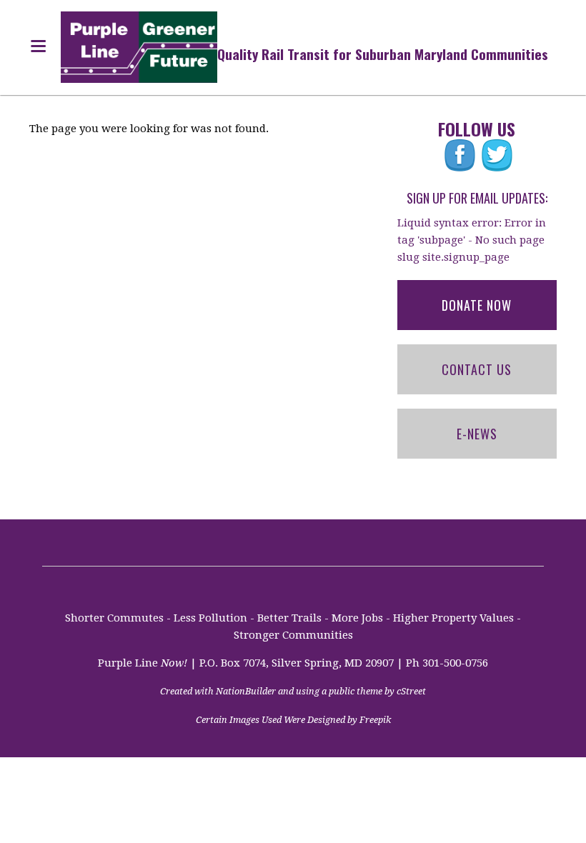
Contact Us (477, 369)
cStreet (411, 691)
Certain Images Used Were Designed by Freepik (293, 719)
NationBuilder (246, 691)
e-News (477, 433)
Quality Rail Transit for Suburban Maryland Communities (382, 54)
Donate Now (477, 305)
